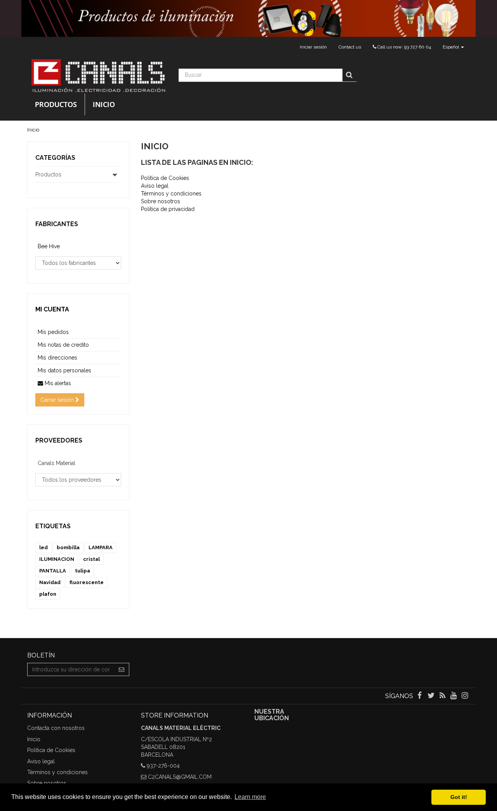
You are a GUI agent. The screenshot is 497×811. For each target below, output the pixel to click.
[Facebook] (420, 696)
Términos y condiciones (171, 193)
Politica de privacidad (168, 209)
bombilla (68, 547)
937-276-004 (163, 766)
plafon (47, 594)
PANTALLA (52, 571)
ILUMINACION (56, 559)
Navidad (50, 582)
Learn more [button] (250, 797)
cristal (91, 559)
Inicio (104, 104)
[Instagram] (465, 696)
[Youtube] (454, 696)
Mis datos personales (64, 370)
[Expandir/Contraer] (115, 174)
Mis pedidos (53, 332)
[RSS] (442, 696)
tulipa (82, 571)
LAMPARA (101, 547)
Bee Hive (49, 246)
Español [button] (451, 47)
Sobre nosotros (160, 201)
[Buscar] (349, 75)
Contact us (350, 47)
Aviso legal (155, 186)
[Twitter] (431, 696)
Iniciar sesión (313, 47)
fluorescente (87, 582)
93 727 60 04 (417, 47)
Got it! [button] (458, 797)
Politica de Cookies (165, 178)
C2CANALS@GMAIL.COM (180, 777)
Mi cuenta (52, 309)
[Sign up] (121, 669)
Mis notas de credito (63, 345)
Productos (56, 104)
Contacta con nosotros (56, 728)
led (43, 547)
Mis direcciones (57, 357)
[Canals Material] (97, 75)
